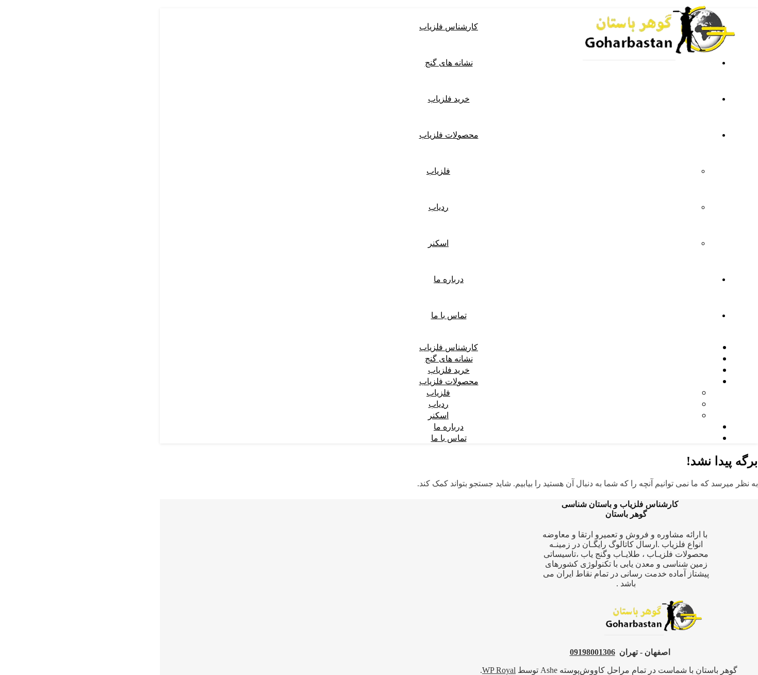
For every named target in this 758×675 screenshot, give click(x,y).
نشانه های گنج (449, 62)
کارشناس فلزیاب (448, 26)
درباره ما (449, 279)
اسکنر (438, 243)
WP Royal (499, 670)
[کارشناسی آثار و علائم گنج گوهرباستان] (660, 63)
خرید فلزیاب (449, 98)
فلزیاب (438, 170)
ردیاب (439, 206)
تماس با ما (449, 315)
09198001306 (592, 652)
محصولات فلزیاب (449, 134)
